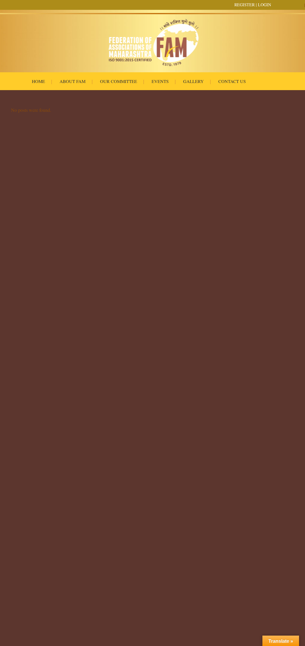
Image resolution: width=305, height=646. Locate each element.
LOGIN (264, 4)
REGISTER (244, 4)
